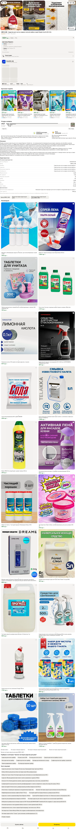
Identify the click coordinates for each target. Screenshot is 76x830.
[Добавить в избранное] (71, 3)
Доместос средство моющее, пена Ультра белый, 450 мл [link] (51, 252)
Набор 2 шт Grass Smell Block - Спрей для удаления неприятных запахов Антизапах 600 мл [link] (55, 744)
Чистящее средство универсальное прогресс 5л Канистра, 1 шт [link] (15, 634)
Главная (7, 828)
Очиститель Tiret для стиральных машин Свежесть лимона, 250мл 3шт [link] (55, 307)
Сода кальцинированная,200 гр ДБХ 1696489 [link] (11, 416)
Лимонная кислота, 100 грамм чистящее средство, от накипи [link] (15, 362)
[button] (3, 28)
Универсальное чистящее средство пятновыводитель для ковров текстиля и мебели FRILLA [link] (41, 115)
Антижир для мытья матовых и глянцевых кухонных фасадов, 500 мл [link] (54, 471)
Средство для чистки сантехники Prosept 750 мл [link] (12, 688)
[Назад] (3, 3)
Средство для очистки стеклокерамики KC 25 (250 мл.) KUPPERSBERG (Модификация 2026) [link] (55, 362)
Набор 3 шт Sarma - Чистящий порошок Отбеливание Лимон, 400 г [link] (16, 524)
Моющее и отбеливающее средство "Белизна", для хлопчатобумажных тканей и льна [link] (19, 253)
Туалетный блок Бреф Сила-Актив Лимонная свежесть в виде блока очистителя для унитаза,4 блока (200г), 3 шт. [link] (54, 689)
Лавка (22, 828)
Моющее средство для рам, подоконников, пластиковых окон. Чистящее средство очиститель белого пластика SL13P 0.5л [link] (8, 115)
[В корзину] (15, 109)
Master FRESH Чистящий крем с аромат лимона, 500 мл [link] (14, 471)
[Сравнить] (68, 3)
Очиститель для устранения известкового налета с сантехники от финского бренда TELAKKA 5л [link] (56, 417)
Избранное (38, 828)
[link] (8, 757)
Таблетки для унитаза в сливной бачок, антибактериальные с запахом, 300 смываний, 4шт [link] (18, 308)
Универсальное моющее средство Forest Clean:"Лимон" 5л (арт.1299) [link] (54, 579)
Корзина (53, 828)
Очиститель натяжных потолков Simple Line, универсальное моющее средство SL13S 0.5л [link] (25, 115)
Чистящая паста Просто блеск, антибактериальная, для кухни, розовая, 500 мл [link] (56, 525)
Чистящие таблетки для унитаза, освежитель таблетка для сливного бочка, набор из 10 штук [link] (18, 744)
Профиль (68, 828)
